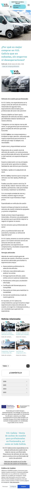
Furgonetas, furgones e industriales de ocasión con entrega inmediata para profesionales (7, 352)
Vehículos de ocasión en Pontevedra (15, 464)
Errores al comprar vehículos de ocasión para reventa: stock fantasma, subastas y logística (7, 333)
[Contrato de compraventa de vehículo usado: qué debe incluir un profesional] (23, 344)
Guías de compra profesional (10, 66)
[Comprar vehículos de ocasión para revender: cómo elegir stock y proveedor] (23, 326)
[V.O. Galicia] (5, 5)
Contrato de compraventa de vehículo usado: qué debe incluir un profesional (22, 352)
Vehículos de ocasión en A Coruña (15, 461)
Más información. (14, 482)
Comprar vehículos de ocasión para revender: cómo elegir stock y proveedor (22, 333)
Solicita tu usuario (16, 6)
